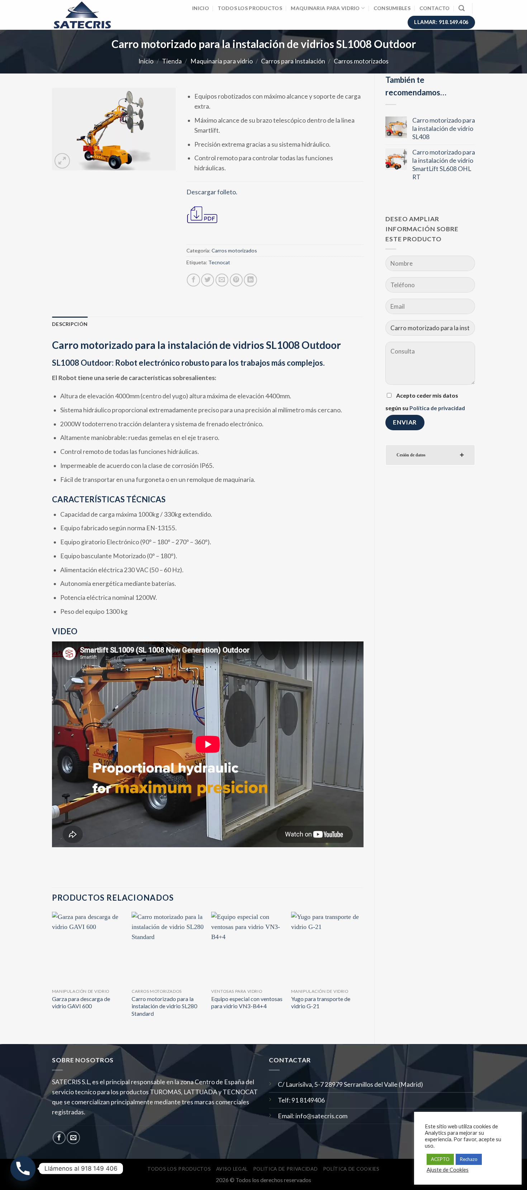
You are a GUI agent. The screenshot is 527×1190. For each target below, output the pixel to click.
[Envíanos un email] (73, 1137)
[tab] (430, 455)
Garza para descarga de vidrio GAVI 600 (81, 1002)
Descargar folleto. (211, 192)
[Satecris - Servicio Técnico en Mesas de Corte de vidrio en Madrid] (87, 15)
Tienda (172, 61)
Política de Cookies (351, 1169)
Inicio (200, 8)
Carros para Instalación (293, 61)
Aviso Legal (232, 1169)
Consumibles (392, 8)
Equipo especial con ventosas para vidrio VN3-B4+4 (247, 1002)
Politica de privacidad (285, 1169)
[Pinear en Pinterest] (236, 280)
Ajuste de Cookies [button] (448, 1170)
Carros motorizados (361, 61)
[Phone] (22, 1168)
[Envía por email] (221, 280)
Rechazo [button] (469, 1159)
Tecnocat (219, 262)
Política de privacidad (437, 407)
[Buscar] (462, 8)
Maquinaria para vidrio (325, 8)
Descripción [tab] (69, 324)
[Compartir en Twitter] (207, 280)
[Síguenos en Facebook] (59, 1137)
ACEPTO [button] (440, 1159)
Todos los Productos (250, 8)
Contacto (434, 8)
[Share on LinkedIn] (250, 280)
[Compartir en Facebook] (193, 280)
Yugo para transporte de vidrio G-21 (320, 1002)
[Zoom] (62, 161)
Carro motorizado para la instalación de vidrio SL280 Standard (164, 1006)
